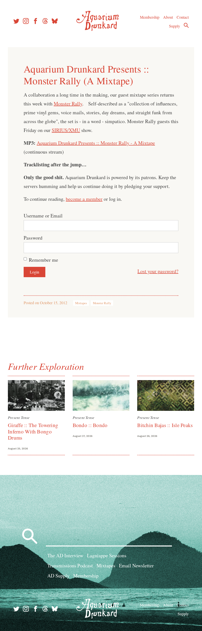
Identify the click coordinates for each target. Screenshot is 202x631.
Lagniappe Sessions (106, 555)
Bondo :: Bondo (90, 425)
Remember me (43, 260)
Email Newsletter (136, 565)
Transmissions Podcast (70, 565)
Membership (149, 17)
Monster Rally (68, 103)
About (168, 17)
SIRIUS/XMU (66, 130)
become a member (84, 199)
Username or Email (43, 215)
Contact (183, 17)
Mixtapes (81, 303)
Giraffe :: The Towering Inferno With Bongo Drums (33, 431)
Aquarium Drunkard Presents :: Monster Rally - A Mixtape (96, 143)
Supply (174, 26)
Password (33, 237)
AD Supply (58, 575)
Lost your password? (157, 271)
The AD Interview (65, 555)
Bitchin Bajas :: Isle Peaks (165, 425)
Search (186, 25)
